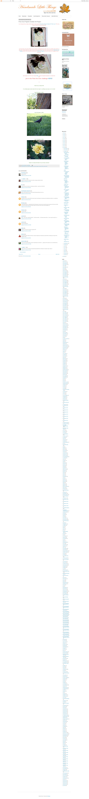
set (63, 692)
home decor (65, 519)
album (64, 341)
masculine (64, 544)
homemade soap (66, 520)
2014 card (64, 280)
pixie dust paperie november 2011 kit (66, 629)
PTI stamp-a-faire (66, 663)
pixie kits (64, 639)
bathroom (64, 367)
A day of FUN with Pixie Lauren (66, 213)
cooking (64, 437)
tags (63, 727)
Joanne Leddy (23, 241)
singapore (64, 700)
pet (63, 586)
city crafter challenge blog (65, 425)
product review (65, 651)
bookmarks (65, 377)
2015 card (64, 289)
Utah (64, 743)
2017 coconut (65, 315)
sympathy (64, 726)
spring (64, 707)
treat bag (64, 738)
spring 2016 (65, 711)
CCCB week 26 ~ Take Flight (66, 210)
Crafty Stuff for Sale (54, 16)
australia (64, 354)
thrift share (64, 736)
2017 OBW (65, 317)
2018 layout (65, 326)
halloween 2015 (65, 499)
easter (64, 451)
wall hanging (65, 773)
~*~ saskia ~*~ (23, 178)
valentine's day (65, 746)
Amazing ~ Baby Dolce (66, 208)
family (64, 466)
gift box (64, 485)
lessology (64, 538)
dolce (64, 449)
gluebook (64, 492)
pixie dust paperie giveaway (66, 610)
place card (64, 641)
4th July (64, 336)
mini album (65, 548)
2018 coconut (65, 325)
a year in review (65, 338)
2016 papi (64, 306)
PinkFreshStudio (65, 594)
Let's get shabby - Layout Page (66, 159)
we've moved (65, 775)
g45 (63, 477)
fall (63, 461)
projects (64, 659)
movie (64, 553)
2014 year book (65, 286)
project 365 (45, 166)
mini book (64, 549)
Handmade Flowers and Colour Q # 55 (66, 187)
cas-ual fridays (65, 395)
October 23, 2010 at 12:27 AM (26, 175)
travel (64, 737)
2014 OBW (65, 282)
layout (64, 537)
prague (64, 648)
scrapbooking (65, 688)
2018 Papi (64, 328)
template (64, 731)
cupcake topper (65, 442)
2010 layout (65, 263)
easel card (64, 450)
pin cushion (65, 593)
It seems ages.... (66, 202)
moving (64, 554)
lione (64, 543)
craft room (64, 439)
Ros (22, 184)
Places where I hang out (46, 16)
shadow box (65, 696)
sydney (64, 725)
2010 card (64, 262)
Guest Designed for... (36, 16)
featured (64, 470)
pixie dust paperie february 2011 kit (66, 604)
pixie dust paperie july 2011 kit (66, 616)
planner (64, 643)
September (66, 243)
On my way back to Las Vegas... (66, 216)
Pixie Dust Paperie (40, 51)
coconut (64, 431)
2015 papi (64, 294)
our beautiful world (66, 571)
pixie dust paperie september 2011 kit (66, 637)
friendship (64, 476)
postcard (64, 645)
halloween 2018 (65, 505)
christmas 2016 (65, 418)
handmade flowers (66, 507)
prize (64, 650)
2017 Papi (64, 320)
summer (64, 722)
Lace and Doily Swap (66, 219)
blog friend (64, 373)
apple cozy (65, 348)
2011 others (65, 267)
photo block (65, 587)
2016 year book (65, 309)
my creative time (65, 555)
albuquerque (65, 342)
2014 (64, 141)
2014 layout (65, 281)
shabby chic (65, 694)
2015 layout (65, 291)
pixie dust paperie (30, 166)
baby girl (24, 166)
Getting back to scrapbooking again (66, 221)
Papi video (64, 578)
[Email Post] (32, 165)
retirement (64, 676)
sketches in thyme (66, 703)
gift (63, 482)
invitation (64, 525)
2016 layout (65, 303)
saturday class (65, 687)
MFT (63, 547)
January (65, 254)
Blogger (49, 796)
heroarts (64, 514)
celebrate (64, 396)
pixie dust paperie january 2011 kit (66, 612)
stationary (64, 717)
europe (64, 460)
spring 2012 (65, 710)
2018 (64, 135)
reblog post (65, 669)
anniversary (65, 347)
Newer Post (21, 254)
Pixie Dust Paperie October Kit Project (66, 181)
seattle (64, 689)
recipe (64, 670)
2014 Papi (64, 285)
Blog (37, 75)
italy (63, 527)
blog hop (64, 374)
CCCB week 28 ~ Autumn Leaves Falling (66, 173)
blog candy (65, 372)
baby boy (64, 358)
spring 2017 (65, 712)
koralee (22, 234)
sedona (64, 691)
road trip (64, 678)
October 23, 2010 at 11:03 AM (26, 224)
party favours (65, 582)
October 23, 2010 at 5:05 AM (26, 187)
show (64, 697)
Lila (63, 539)
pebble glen (65, 583)
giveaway (64, 488)
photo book (65, 588)
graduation (65, 493)
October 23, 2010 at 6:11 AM (26, 199)
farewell (64, 467)
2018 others (65, 327)
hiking (64, 515)
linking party (65, 542)
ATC (63, 352)
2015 (64, 140)
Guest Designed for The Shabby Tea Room (66, 236)
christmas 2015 (65, 416)
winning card (65, 778)
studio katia (65, 721)
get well (64, 481)
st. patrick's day (65, 715)
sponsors (64, 706)
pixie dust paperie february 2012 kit (66, 607)
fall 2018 (64, 465)
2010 (64, 147)
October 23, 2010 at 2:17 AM (26, 181)
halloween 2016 (65, 501)
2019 (64, 134)
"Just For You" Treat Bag (66, 156)
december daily (65, 444)
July (65, 246)
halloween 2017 (65, 503)
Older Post (57, 254)
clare (64, 430)
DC (63, 443)
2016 (64, 138)
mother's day (65, 552)
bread (64, 380)
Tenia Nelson (23, 172)
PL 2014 (64, 640)
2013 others (65, 274)
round (64, 681)
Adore (65, 170)
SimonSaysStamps (66, 698)
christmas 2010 (65, 405)
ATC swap (64, 353)
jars (63, 530)
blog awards (65, 370)
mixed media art (65, 550)
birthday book (65, 369)
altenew (64, 343)
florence (64, 471)
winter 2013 (65, 780)
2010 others (65, 264)
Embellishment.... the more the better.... (66, 198)
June (65, 247)
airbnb (64, 339)
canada (64, 385)
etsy (63, 459)
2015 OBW (65, 292)
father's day (65, 469)
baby (22, 166)
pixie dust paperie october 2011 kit (66, 635)
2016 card (64, 299)
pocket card (65, 644)
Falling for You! (66, 241)
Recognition (30, 16)
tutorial (64, 742)
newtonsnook (65, 563)
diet (63, 446)
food (63, 472)
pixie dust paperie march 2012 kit (66, 622)
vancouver (64, 767)
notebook (64, 566)
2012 (64, 144)
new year (64, 562)
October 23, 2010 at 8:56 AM (26, 206)
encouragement (65, 456)
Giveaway (65, 178)
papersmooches (65, 575)
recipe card (65, 671)
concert (64, 432)
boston (64, 378)
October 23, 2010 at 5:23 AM (26, 193)
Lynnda (22, 216)
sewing (64, 693)
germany (64, 480)
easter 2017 (65, 454)
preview (64, 649)
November (66, 149)
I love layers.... (66, 203)
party (64, 581)
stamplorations (65, 716)
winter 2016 (65, 784)
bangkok (64, 363)
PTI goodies (65, 662)
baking (64, 362)
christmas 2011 (65, 407)
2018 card (64, 323)
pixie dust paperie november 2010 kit (66, 626)
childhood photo (65, 400)
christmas (64, 404)
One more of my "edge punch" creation (66, 224)
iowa (64, 526)
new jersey (65, 561)
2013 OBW (65, 273)
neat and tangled (66, 559)
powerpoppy (65, 646)
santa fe (64, 686)
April (65, 250)
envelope (64, 457)
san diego (64, 683)
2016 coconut (65, 300)
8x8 (63, 337)
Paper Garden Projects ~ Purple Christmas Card (66, 163)
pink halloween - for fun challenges (66, 153)
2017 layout (65, 316)
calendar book (65, 383)
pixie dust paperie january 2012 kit (66, 614)
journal (64, 533)
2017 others (65, 312)
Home (20, 16)
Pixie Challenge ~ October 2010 (66, 190)
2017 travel (65, 321)
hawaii (64, 513)
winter (64, 779)
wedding (64, 776)
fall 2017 (64, 464)
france (64, 475)
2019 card (64, 332)
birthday (64, 368)
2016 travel (65, 308)
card (63, 388)
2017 (64, 137)
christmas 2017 (65, 420)
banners (64, 364)
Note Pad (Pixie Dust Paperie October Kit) (66, 176)
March (65, 251)
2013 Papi (64, 275)
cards (27, 166)
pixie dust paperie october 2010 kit (39, 166)
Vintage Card (66, 184)
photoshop (64, 592)
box (63, 379)
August (65, 244)
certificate (64, 397)
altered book (65, 344)
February (65, 253)
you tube (64, 785)
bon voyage (65, 375)
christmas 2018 (65, 422)
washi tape (65, 774)
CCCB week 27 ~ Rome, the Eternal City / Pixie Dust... (66, 194)
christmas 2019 (65, 423)
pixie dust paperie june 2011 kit (66, 618)
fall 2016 (64, 462)
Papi (63, 577)
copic (64, 438)
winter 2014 (65, 781)
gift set (64, 487)
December (66, 148)
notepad (64, 567)
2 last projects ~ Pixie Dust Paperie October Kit (66, 167)
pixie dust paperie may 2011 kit (66, 624)
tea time (64, 728)
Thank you (64, 732)
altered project (65, 346)
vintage (64, 769)
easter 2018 (65, 455)
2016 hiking (65, 301)
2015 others (65, 293)
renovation (64, 675)
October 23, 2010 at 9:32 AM (26, 212)
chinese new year (66, 402)
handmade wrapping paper (65, 510)
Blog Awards (24, 16)
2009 (64, 256)
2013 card (64, 270)
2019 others (65, 333)
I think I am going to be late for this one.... (66, 228)
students (64, 720)
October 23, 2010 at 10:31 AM (26, 218)
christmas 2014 (65, 414)
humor (64, 522)
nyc (63, 568)
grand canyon (65, 494)
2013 (64, 269)
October (65, 151)
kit (63, 534)
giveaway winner (66, 490)
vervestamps (65, 768)
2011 (64, 145)
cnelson (22, 222)
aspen (64, 351)
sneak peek (65, 705)
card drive (64, 391)
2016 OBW (65, 304)
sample (64, 682)
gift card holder (65, 486)
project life (64, 658)
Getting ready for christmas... (66, 200)
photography (65, 591)
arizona (64, 349)
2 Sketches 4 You (66, 205)
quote (64, 666)
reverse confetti (65, 677)
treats (64, 741)
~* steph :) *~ (23, 247)
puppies (64, 665)
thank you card (65, 733)
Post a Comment (23, 252)
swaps (64, 723)
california (64, 384)
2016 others (65, 305)
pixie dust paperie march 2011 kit (66, 620)
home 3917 (65, 518)
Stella (22, 228)
